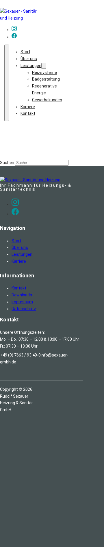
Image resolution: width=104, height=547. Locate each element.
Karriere (28, 106)
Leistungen (31, 65)
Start (25, 51)
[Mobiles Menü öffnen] (6, 83)
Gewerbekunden (47, 100)
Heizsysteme (44, 72)
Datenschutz (24, 308)
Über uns (29, 58)
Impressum (22, 302)
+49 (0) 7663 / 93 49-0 (20, 355)
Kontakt (28, 113)
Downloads (22, 295)
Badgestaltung (46, 79)
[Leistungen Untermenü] (43, 66)
